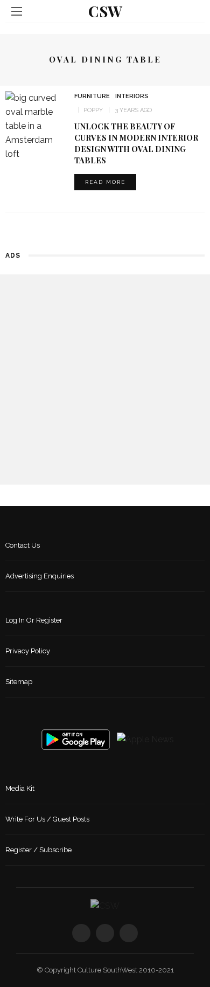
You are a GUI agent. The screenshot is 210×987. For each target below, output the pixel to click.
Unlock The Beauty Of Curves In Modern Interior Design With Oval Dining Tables (136, 143)
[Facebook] (81, 933)
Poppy (93, 110)
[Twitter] (105, 933)
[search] (193, 11)
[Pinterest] (129, 933)
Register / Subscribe (38, 850)
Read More (105, 182)
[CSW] (105, 905)
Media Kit (19, 788)
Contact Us (22, 545)
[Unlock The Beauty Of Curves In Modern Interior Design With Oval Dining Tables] (35, 125)
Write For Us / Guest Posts (47, 819)
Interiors (132, 96)
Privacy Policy (27, 651)
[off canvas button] (16, 11)
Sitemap (18, 682)
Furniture (92, 96)
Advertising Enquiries (39, 576)
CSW (105, 11)
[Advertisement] (105, 379)
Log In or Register (33, 620)
